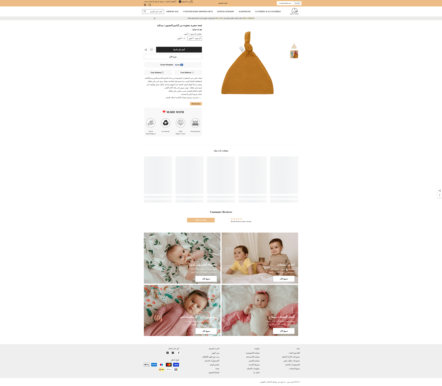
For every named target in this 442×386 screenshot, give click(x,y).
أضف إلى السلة (179, 50)
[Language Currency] (145, 5)
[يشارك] (146, 50)
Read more (196, 104)
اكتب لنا (297, 3)
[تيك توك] (167, 353)
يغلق (155, 18)
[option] (248, 63)
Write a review (201, 220)
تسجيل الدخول (159, 1)
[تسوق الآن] (260, 258)
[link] (284, 197)
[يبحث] (153, 11)
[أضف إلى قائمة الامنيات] (151, 50)
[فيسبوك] (178, 353)
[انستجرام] (173, 353)
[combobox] (153, 11)
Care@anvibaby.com (285, 3)
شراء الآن (172, 57)
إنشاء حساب (148, 1)
